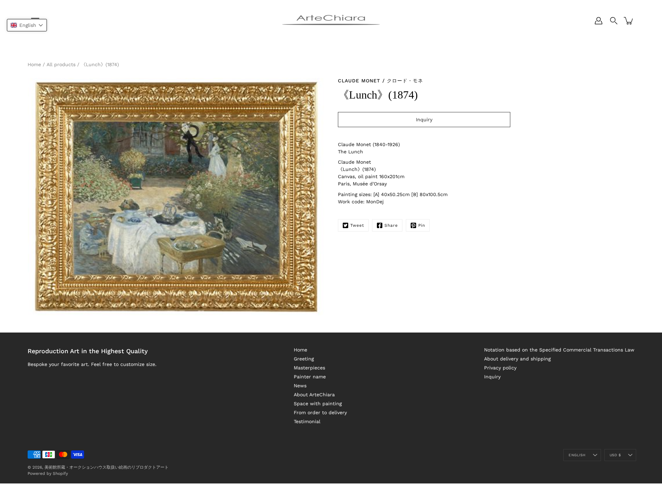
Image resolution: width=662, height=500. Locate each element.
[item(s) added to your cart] (628, 20)
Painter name (310, 376)
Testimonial (307, 421)
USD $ (615, 455)
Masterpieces (309, 367)
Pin (421, 225)
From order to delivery (320, 412)
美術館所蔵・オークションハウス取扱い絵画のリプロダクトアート (106, 467)
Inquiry (492, 376)
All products (61, 64)
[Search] (613, 20)
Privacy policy (500, 367)
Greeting (304, 358)
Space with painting (318, 403)
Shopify (60, 473)
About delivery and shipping (517, 358)
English (577, 455)
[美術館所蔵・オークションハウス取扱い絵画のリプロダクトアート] (331, 20)
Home (34, 64)
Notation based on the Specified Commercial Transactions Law (559, 350)
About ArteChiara (314, 394)
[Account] (598, 20)
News (300, 385)
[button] (27, 25)
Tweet (357, 225)
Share (391, 225)
